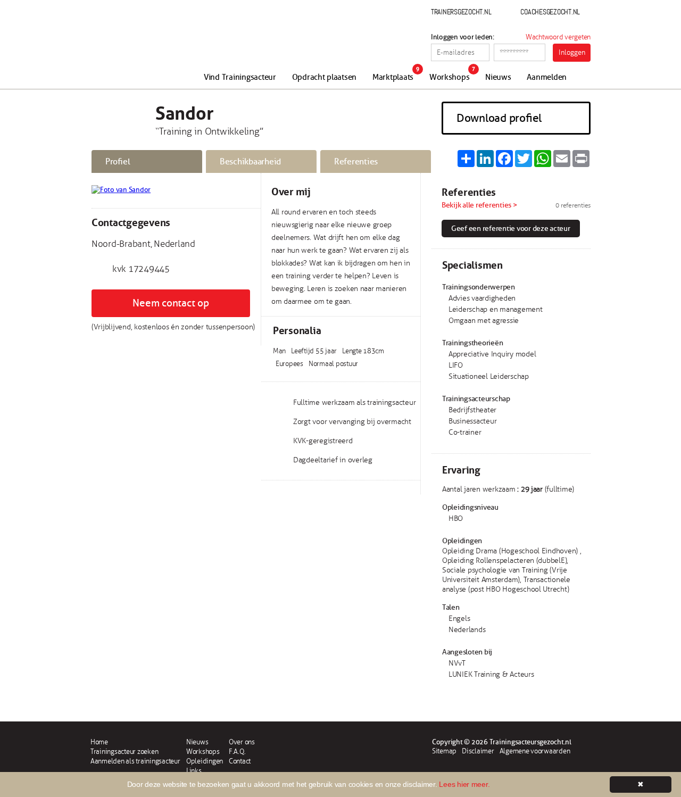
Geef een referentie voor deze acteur (510, 228)
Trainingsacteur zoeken (124, 752)
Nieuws (498, 77)
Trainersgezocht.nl (461, 11)
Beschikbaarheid (250, 161)
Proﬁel (117, 161)
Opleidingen (204, 761)
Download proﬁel (499, 118)
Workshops (449, 77)
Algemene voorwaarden (535, 751)
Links (194, 771)
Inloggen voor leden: (462, 37)
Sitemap (444, 751)
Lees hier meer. (464, 784)
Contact (240, 761)
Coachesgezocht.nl (550, 11)
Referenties (356, 161)
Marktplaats (392, 77)
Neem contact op (170, 303)
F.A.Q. (237, 752)
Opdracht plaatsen (324, 77)
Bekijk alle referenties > (479, 205)
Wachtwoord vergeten (558, 37)
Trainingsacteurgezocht (147, 49)
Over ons (242, 742)
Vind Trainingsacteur (240, 77)
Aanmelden (547, 77)
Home (99, 742)
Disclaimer (478, 751)
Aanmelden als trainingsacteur (135, 761)
